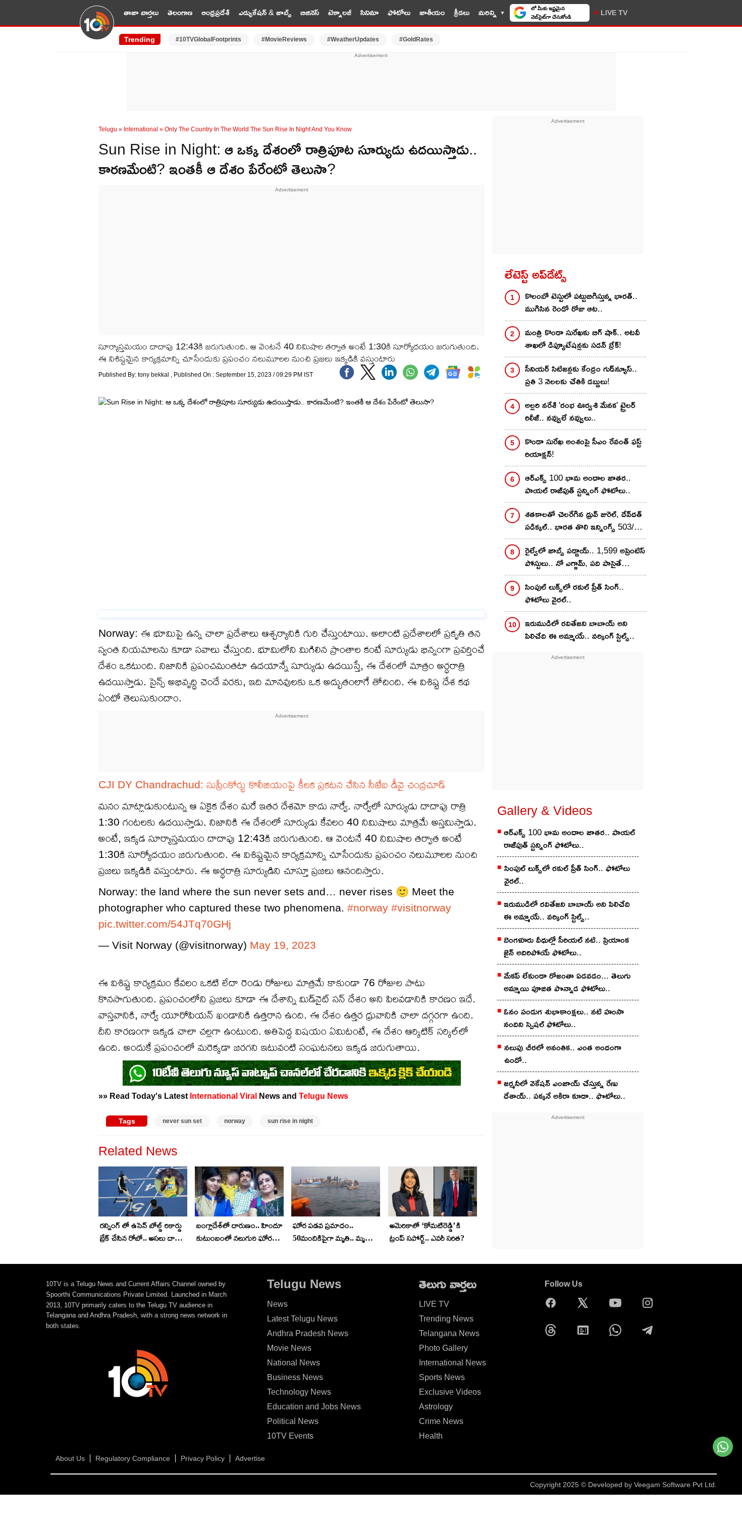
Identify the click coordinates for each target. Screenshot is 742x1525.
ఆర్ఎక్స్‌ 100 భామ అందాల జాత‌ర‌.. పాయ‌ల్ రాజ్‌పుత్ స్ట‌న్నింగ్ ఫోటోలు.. (578, 484)
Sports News (442, 1377)
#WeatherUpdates (353, 39)
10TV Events (290, 1436)
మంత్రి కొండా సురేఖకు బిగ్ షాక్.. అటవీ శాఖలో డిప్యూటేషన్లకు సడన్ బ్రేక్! (582, 339)
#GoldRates (416, 39)
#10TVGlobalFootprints (208, 39)
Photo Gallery (443, 1348)
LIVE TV (614, 13)
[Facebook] (346, 372)
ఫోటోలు (399, 12)
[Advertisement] (371, 82)
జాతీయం (432, 12)
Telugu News (323, 1095)
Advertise (250, 1458)
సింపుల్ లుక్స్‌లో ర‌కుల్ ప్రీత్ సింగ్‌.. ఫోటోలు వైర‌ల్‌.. (574, 593)
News (277, 1304)
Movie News (289, 1348)
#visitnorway (421, 907)
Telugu (107, 129)
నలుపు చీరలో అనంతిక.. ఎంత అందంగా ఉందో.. (562, 1054)
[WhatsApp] (617, 1330)
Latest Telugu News (302, 1318)
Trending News (446, 1318)
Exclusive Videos (450, 1392)
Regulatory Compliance (132, 1458)
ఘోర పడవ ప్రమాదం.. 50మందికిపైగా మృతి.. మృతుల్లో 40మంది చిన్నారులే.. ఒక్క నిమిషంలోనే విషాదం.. (336, 1232)
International (141, 129)
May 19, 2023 (283, 945)
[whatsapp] (410, 372)
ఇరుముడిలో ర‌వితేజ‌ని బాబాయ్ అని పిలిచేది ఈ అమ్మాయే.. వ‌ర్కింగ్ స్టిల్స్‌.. (579, 630)
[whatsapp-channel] (292, 1073)
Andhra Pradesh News (307, 1333)
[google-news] (452, 372)
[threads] (553, 1330)
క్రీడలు (461, 12)
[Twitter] (368, 372)
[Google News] (585, 1330)
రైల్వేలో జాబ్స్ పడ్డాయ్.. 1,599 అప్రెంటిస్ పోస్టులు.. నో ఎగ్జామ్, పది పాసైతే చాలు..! (585, 558)
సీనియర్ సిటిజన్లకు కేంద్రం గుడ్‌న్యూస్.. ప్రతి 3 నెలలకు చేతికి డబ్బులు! (581, 375)
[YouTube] (617, 1303)
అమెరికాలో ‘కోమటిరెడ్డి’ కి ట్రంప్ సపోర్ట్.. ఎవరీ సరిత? (427, 1231)
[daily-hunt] (474, 372)
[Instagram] (650, 1303)
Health (431, 1436)
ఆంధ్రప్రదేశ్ (215, 12)
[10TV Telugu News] (97, 29)
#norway (367, 907)
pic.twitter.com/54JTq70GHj (164, 924)
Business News (295, 1377)
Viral (248, 1095)
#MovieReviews (284, 39)
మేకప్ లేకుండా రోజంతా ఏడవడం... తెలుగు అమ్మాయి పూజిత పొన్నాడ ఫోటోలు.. (567, 982)
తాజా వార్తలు (141, 12)
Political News (293, 1421)
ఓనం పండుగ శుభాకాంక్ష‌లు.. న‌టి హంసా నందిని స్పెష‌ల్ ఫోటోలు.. (564, 1018)
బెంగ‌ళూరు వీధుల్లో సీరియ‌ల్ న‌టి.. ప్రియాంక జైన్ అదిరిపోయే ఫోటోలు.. (566, 946)
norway (234, 1121)
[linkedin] (389, 372)
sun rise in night (290, 1121)
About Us (70, 1458)
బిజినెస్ (309, 12)
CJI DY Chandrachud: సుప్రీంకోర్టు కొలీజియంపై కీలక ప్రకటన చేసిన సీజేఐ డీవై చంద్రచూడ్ (271, 784)
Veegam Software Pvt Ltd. (675, 1485)
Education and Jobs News (314, 1406)
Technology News (299, 1392)
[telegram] (431, 372)
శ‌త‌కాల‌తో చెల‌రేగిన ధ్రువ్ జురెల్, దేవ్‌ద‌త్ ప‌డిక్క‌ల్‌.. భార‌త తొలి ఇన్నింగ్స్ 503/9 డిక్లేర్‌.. (583, 521)
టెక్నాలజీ (339, 12)
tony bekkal (154, 374)
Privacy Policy (203, 1458)
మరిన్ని (488, 12)
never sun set (182, 1121)
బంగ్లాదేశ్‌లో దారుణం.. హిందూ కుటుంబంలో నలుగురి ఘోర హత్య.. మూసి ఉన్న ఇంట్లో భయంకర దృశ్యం (239, 1232)
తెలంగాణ (180, 12)
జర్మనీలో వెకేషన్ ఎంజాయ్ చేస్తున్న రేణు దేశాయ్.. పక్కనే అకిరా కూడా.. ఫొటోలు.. (564, 1090)
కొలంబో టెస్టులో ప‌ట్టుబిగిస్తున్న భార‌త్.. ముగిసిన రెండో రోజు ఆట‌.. (581, 302)
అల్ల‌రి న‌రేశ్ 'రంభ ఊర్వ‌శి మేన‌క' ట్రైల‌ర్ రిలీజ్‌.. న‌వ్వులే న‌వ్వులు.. (580, 411)
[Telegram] (650, 1330)
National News (293, 1362)
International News (452, 1362)
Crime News (441, 1421)
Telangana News (449, 1333)
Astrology (436, 1406)
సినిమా (369, 12)
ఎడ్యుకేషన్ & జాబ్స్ (265, 12)
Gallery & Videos (545, 810)
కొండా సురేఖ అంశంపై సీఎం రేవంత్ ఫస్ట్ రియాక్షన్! (583, 448)
